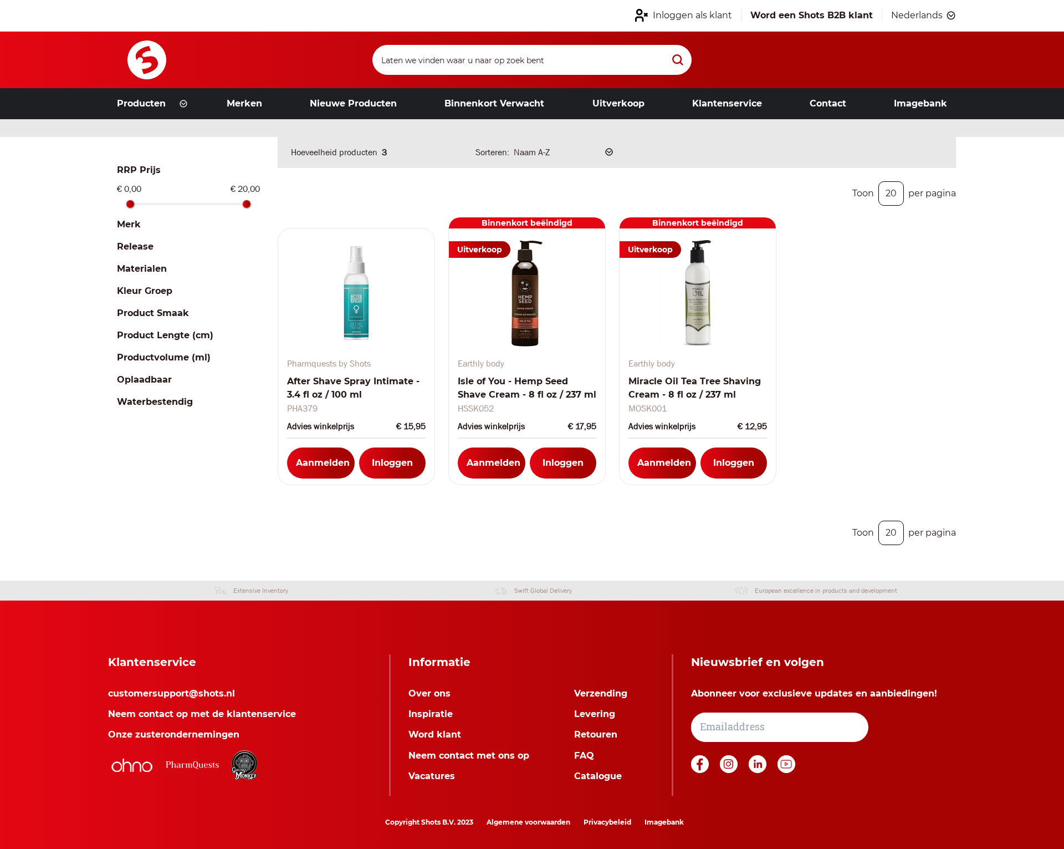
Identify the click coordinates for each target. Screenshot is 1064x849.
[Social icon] (701, 770)
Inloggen (392, 462)
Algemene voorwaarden (528, 822)
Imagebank (664, 822)
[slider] (130, 204)
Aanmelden (323, 462)
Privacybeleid (607, 822)
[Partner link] (132, 765)
